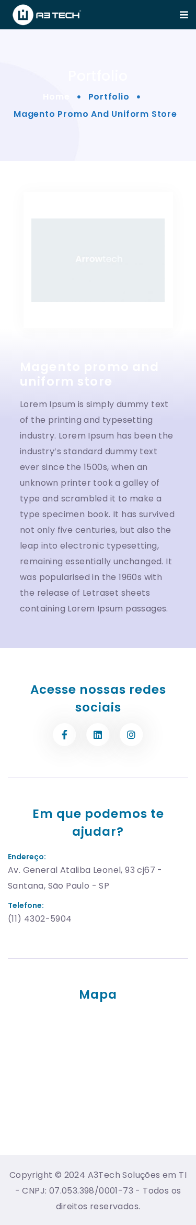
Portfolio (109, 97)
